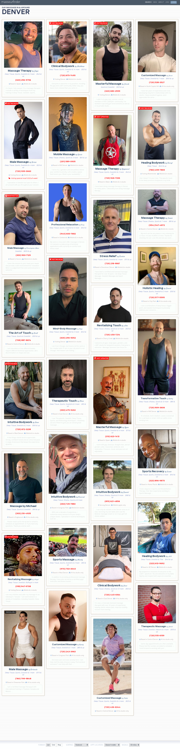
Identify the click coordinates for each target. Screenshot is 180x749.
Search (148, 2)
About (161, 2)
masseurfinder (10, 2)
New (155, 2)
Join (167, 2)
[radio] (48, 745)
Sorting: (70, 745)
